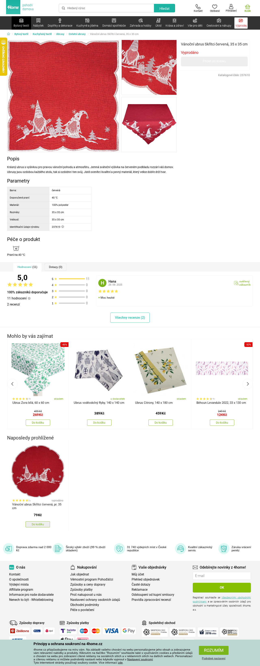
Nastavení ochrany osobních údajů (95, 599)
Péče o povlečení (82, 609)
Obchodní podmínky (84, 604)
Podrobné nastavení (213, 658)
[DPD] (49, 630)
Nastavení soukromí (140, 659)
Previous (12, 384)
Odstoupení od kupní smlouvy (153, 594)
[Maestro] (84, 630)
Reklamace (139, 589)
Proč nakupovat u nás (86, 594)
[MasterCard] (96, 630)
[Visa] (111, 630)
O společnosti (19, 579)
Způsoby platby (81, 589)
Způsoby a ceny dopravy (87, 584)
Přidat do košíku (214, 61)
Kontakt (14, 574)
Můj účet (138, 574)
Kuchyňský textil (42, 34)
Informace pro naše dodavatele (31, 594)
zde (120, 662)
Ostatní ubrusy (77, 34)
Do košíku (38, 422)
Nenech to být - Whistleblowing (31, 599)
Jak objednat (79, 574)
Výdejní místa (19, 584)
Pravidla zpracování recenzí (151, 599)
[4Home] (10, 34)
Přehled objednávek (146, 579)
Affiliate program (21, 589)
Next (248, 384)
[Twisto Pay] (68, 630)
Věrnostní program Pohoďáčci (91, 579)
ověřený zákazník (245, 283)
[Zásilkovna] (19, 630)
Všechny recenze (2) (130, 318)
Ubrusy (60, 34)
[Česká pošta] (37, 630)
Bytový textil (21, 34)
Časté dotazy (141, 584)
